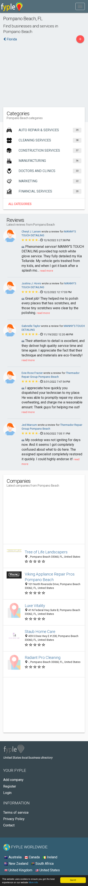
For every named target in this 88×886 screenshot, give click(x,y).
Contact (9, 825)
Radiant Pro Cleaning (42, 657)
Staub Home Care (40, 631)
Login (7, 793)
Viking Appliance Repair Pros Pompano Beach (50, 577)
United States (49, 870)
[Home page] (12, 6)
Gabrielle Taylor (31, 326)
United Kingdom (20, 870)
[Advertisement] (44, 74)
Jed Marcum (30, 424)
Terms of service (16, 813)
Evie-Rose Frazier (32, 373)
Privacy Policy (14, 819)
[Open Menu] (80, 6)
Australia (15, 857)
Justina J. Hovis (32, 283)
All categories (20, 204)
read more (46, 270)
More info (33, 882)
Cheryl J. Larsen (31, 231)
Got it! (73, 880)
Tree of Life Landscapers (46, 552)
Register (9, 786)
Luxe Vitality (35, 605)
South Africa (44, 864)
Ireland (51, 857)
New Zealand (18, 864)
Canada (34, 857)
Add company (13, 780)
